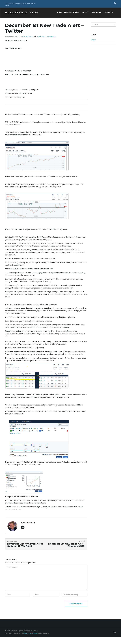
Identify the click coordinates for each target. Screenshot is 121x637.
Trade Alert (41, 36)
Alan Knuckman (27, 36)
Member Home (71, 13)
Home (59, 13)
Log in (93, 40)
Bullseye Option (22, 12)
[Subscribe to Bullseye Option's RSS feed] (115, 3)
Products (96, 13)
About (85, 13)
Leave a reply (51, 36)
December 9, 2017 (11, 36)
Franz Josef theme (30, 633)
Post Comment (76, 603)
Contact (108, 13)
